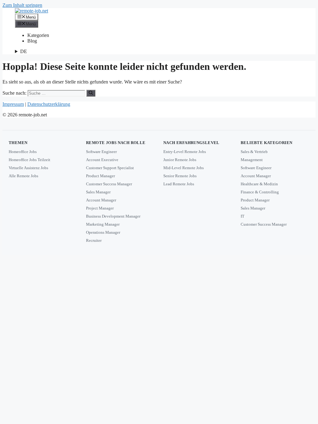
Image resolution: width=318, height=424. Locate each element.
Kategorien (38, 35)
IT (242, 216)
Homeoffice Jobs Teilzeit (29, 159)
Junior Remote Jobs (179, 159)
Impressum (13, 104)
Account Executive (102, 159)
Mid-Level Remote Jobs (183, 167)
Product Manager (100, 176)
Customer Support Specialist (110, 167)
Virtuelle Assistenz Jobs (28, 167)
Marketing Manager (103, 224)
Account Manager (101, 200)
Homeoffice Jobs (23, 151)
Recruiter (94, 240)
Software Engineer (101, 151)
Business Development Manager (113, 216)
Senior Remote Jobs (180, 176)
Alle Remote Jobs (23, 176)
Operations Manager (103, 232)
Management (252, 159)
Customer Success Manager (109, 184)
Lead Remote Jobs (178, 184)
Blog (32, 40)
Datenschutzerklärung (48, 104)
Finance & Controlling (260, 192)
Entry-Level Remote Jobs (184, 151)
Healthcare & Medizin (259, 184)
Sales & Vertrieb (254, 151)
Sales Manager (98, 192)
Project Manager (100, 208)
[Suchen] (90, 93)
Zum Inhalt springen (22, 5)
